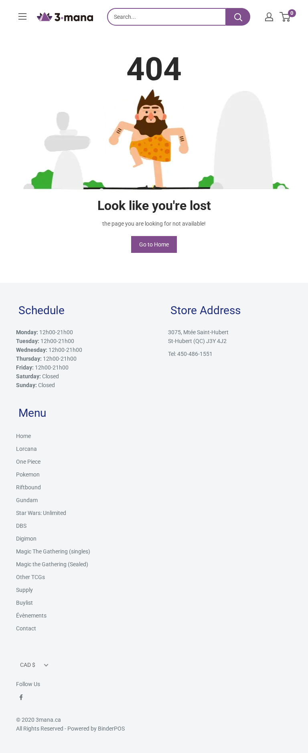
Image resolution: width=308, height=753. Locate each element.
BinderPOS (111, 728)
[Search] (238, 17)
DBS (21, 526)
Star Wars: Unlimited (41, 513)
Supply (24, 590)
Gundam (27, 500)
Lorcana (26, 449)
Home (23, 436)
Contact (26, 628)
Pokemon (28, 474)
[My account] (269, 16)
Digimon (26, 538)
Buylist (24, 603)
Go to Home (154, 244)
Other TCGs (30, 577)
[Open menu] (22, 16)
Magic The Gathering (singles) (53, 551)
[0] (285, 17)
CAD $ (27, 665)
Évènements (31, 615)
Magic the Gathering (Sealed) (52, 564)
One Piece (28, 461)
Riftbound (28, 487)
